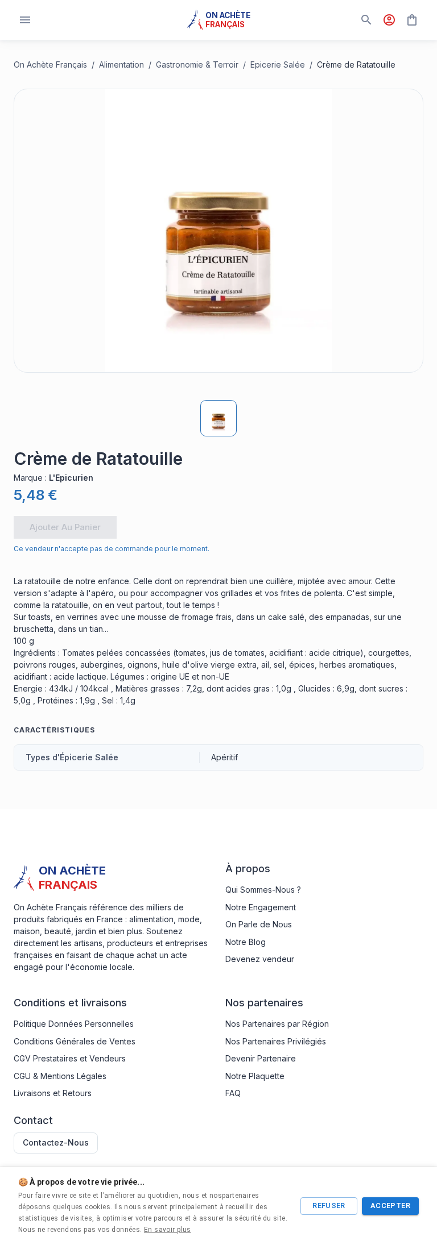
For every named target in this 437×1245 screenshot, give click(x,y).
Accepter (390, 1205)
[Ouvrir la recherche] (366, 20)
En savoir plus (167, 1230)
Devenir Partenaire (260, 1058)
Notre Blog (245, 942)
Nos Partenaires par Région (277, 1024)
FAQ (233, 1093)
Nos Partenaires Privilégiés (275, 1041)
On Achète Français (50, 64)
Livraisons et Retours (53, 1093)
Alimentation (121, 64)
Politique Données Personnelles (74, 1024)
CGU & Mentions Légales (60, 1076)
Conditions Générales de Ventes (74, 1041)
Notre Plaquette (255, 1076)
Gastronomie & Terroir (197, 64)
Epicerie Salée (277, 64)
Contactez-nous (56, 1142)
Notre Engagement (260, 907)
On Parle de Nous (258, 924)
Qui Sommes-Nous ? (263, 889)
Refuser (328, 1205)
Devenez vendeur (259, 959)
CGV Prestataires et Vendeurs (70, 1058)
